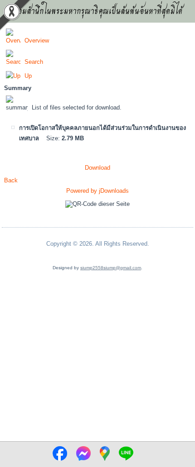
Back (11, 180)
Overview (36, 40)
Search (33, 61)
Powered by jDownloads (97, 190)
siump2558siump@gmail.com (110, 267)
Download (97, 167)
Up (28, 75)
